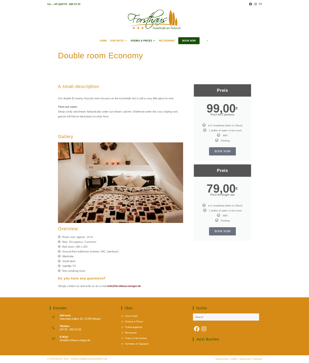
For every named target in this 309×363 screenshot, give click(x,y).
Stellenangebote (133, 327)
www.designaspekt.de (93, 359)
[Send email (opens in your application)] (260, 4)
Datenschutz (222, 359)
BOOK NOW (222, 151)
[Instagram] (204, 329)
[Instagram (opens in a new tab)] (255, 4)
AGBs (234, 359)
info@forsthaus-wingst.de (75, 340)
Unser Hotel (131, 316)
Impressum (245, 359)
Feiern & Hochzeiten (136, 338)
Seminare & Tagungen (137, 343)
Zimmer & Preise (134, 321)
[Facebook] (196, 329)
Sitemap (258, 359)
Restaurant (131, 332)
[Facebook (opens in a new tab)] (250, 4)
